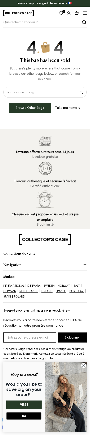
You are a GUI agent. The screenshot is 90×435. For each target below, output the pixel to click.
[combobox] (45, 22)
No (24, 416)
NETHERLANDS (28, 291)
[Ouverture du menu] (84, 13)
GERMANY (9, 291)
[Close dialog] (83, 365)
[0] (61, 13)
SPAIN (7, 296)
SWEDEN (49, 285)
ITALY (76, 285)
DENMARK (33, 285)
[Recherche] (84, 22)
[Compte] (69, 13)
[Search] (81, 92)
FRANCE (61, 291)
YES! (24, 404)
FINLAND (47, 291)
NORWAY (64, 285)
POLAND (19, 296)
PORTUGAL (76, 291)
